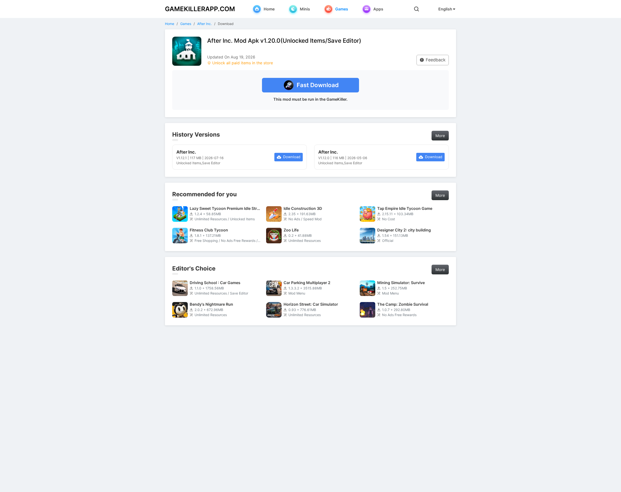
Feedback (436, 59)
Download (291, 157)
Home (169, 24)
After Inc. (204, 24)
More (440, 135)
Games (185, 24)
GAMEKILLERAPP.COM (200, 9)
